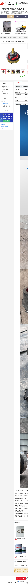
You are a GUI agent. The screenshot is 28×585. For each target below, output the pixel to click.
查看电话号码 (5, 103)
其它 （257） (4, 95)
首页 (1, 37)
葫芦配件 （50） (5, 89)
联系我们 (16, 582)
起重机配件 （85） (5, 93)
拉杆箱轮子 (22, 565)
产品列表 (4, 37)
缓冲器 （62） (4, 91)
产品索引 (3, 124)
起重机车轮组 (9, 37)
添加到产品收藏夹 (4, 126)
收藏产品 (4, 76)
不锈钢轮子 (17, 565)
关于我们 (10, 582)
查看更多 (6, 110)
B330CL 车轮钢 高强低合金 (6, 33)
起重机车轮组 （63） (6, 86)
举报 (10, 76)
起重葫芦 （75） (5, 88)
